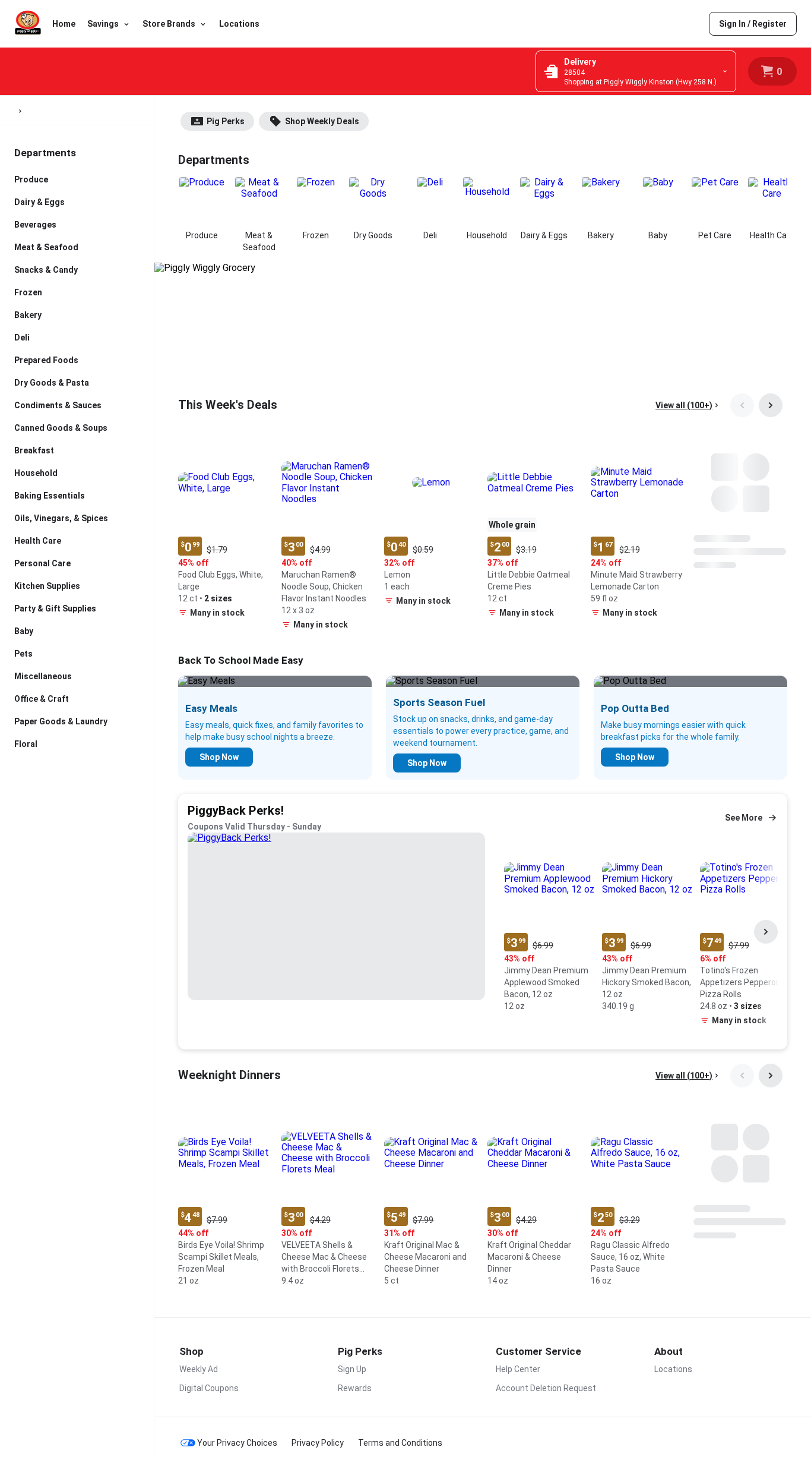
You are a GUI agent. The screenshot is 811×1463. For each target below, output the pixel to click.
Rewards (355, 1388)
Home (63, 24)
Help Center (518, 1369)
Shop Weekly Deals (322, 121)
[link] (753, 24)
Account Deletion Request (546, 1388)
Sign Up (352, 1369)
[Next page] (771, 405)
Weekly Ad (198, 1369)
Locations (239, 24)
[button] (225, 529)
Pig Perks (226, 121)
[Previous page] (742, 405)
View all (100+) (683, 405)
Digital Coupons (209, 1388)
